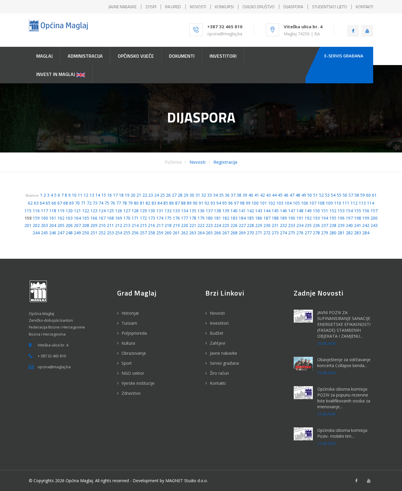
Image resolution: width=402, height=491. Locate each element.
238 (332, 225)
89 (189, 203)
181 (217, 218)
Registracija (225, 162)
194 (324, 218)
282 (349, 232)
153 (341, 210)
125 (110, 210)
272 (266, 232)
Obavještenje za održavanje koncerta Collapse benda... (344, 362)
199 (365, 218)
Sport (127, 363)
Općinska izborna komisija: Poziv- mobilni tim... (342, 433)
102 (271, 203)
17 (115, 195)
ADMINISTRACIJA (85, 55)
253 (110, 232)
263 (192, 232)
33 (209, 195)
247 (60, 232)
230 (266, 225)
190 (291, 218)
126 (118, 210)
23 (150, 195)
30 (192, 195)
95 (224, 203)
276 (299, 232)
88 (183, 203)
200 (374, 218)
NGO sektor (133, 373)
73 (95, 203)
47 (292, 195)
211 (110, 225)
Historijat (130, 313)
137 (209, 210)
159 (36, 218)
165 (85, 218)
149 (308, 210)
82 (148, 203)
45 (280, 195)
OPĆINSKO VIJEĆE (136, 55)
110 (337, 203)
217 (159, 225)
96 (230, 203)
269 (242, 232)
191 (299, 218)
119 (60, 210)
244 (36, 232)
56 (345, 195)
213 (126, 225)
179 (201, 218)
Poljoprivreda (134, 333)
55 (339, 195)
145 (275, 210)
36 (227, 195)
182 (225, 218)
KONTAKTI (364, 7)
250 (85, 232)
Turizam (129, 323)
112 (354, 203)
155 (357, 210)
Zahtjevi (217, 343)
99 (248, 203)
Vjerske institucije (138, 383)
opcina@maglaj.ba (224, 34)
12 (86, 195)
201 (27, 225)
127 (126, 210)
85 (165, 203)
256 (135, 232)
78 (124, 203)
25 (162, 195)
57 (350, 195)
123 (93, 210)
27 (174, 195)
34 (215, 195)
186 (258, 218)
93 (212, 203)
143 (258, 210)
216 (151, 225)
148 (299, 210)
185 (250, 218)
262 (184, 232)
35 (221, 195)
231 (275, 225)
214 (135, 225)
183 (233, 218)
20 (133, 195)
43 (268, 195)
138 (217, 210)
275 (291, 232)
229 (258, 225)
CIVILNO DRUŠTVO (258, 7)
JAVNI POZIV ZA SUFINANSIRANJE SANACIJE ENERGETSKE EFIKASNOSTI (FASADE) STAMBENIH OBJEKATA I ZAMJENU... (344, 324)
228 (250, 225)
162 (60, 218)
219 (176, 225)
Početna (173, 162)
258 (151, 232)
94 (218, 203)
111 (345, 203)
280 (332, 232)
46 (286, 195)
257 (143, 232)
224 (217, 225)
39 (244, 195)
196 (341, 218)
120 (69, 210)
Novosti (197, 162)
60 (368, 195)
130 (151, 210)
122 (85, 210)
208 (85, 225)
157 (374, 210)
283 (357, 232)
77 (118, 203)
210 (102, 225)
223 (209, 225)
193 (316, 218)
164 (77, 218)
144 (266, 210)
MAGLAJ (44, 55)
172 (143, 218)
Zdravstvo (131, 393)
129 (143, 210)
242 (365, 225)
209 (93, 225)
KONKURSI (224, 7)
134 (184, 210)
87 (177, 203)
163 (69, 218)
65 (48, 203)
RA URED (173, 7)
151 (324, 210)
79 (130, 203)
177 (184, 218)
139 (225, 210)
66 (54, 203)
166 (93, 218)
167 (102, 218)
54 (333, 195)
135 (192, 210)
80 (136, 203)
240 (349, 225)
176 (176, 218)
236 (316, 225)
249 (77, 232)
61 (374, 195)
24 (156, 195)
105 (296, 203)
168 (110, 218)
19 (127, 195)
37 (233, 195)
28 (180, 195)
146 (283, 210)
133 (176, 210)
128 (135, 210)
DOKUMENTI (182, 55)
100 (255, 203)
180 (209, 218)
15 (103, 195)
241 (357, 225)
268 (233, 232)
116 (36, 210)
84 (159, 203)
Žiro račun (219, 373)
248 (69, 232)
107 (312, 203)
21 (139, 195)
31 (197, 195)
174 (159, 218)
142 (250, 210)
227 (242, 225)
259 (159, 232)
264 (201, 232)
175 (168, 218)
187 (266, 218)
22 (144, 195)
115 (27, 210)
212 (118, 225)
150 (316, 210)
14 (97, 195)
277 (308, 232)
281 (341, 232)
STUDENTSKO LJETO (329, 7)
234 (299, 225)
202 (36, 225)
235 (308, 225)
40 (250, 195)
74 (101, 203)
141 (242, 210)
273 (275, 232)
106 (304, 203)
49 (303, 195)
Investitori (219, 323)
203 (44, 225)
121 (77, 210)
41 (256, 195)
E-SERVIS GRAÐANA (343, 56)
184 (242, 218)
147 (291, 210)
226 (233, 225)
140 (233, 210)
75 (106, 203)
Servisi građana (224, 363)
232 (283, 225)
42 (262, 195)
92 (207, 203)
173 (151, 218)
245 (44, 232)
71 (83, 203)
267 (225, 232)
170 (126, 218)
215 (143, 225)
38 (239, 195)
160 (44, 218)
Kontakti (218, 383)
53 (327, 195)
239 (341, 225)
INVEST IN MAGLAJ (56, 74)
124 (102, 210)
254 (118, 232)
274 (283, 232)
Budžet (216, 333)
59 (362, 195)
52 (321, 195)
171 (135, 218)
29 (186, 195)
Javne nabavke (223, 353)
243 (374, 225)
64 (42, 203)
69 (71, 203)
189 (283, 218)
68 (65, 203)
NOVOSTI (198, 7)
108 (321, 203)
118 (52, 210)
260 (168, 232)
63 (36, 203)
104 (288, 203)
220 (184, 225)
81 (142, 203)
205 (60, 225)
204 (52, 225)
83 (154, 203)
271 (258, 232)
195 (332, 218)
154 (349, 210)
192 (308, 218)
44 (274, 195)
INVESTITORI (223, 55)
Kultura (128, 343)
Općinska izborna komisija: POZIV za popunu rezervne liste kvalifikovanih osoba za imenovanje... (343, 397)
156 (365, 210)
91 (201, 203)
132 (168, 210)
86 (171, 203)
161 (52, 218)
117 (44, 210)
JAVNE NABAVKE (122, 7)
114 (370, 203)
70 (77, 203)
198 (357, 218)
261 (176, 232)
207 (77, 225)
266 (217, 232)
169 (118, 218)
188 (275, 218)
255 (126, 232)
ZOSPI (150, 7)
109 (329, 203)
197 (349, 218)
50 (309, 195)
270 (250, 232)
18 (121, 195)
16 (109, 195)
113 (362, 203)
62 (30, 203)
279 (324, 232)
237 (324, 225)
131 (159, 210)
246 (52, 232)
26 (168, 195)
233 (291, 225)
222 (201, 225)
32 (203, 195)
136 (201, 210)
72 (89, 203)
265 (209, 232)
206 (69, 225)
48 (297, 195)
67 (59, 203)
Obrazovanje (134, 353)
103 (279, 203)
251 (93, 232)
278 (316, 232)
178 (192, 218)
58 (356, 195)
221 (192, 225)
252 (102, 232)
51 (315, 195)
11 (80, 195)
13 (91, 195)
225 (225, 225)
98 (242, 203)
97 (236, 203)
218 (168, 225)
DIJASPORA (293, 7)
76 (112, 203)
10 (74, 195)
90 (195, 203)
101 (263, 203)
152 (332, 210)
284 (365, 232)
